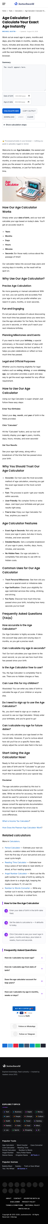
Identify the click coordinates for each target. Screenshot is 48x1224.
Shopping (28, 1130)
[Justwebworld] (24, 4)
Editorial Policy (32, 1205)
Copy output (29, 111)
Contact (17, 1198)
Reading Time (22, 1148)
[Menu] (3, 4)
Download (9, 117)
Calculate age (11, 111)
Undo (20, 117)
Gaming (39, 1121)
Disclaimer (15, 1202)
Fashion (8, 1125)
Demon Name (7, 1155)
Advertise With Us (32, 1198)
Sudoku (18, 1166)
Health (8, 1121)
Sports (16, 1130)
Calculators (18, 11)
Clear (30, 117)
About (8, 1198)
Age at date (8, 102)
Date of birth (8, 96)
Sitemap (14, 1217)
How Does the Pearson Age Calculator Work (21, 827)
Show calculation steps (16, 125)
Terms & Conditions (14, 1205)
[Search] (45, 4)
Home (4, 11)
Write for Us (23, 1209)
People (18, 1116)
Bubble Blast (7, 1166)
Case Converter (37, 1145)
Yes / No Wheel (8, 1169)
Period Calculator (12, 848)
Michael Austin (8, 31)
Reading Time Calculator (15, 862)
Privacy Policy (28, 1202)
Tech (7, 1112)
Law (7, 1130)
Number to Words (25, 1150)
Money (40, 1112)
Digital (29, 1112)
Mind (38, 1125)
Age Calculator (8, 1145)
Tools (10, 11)
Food (28, 1125)
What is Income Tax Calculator (15, 821)
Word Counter (22, 1145)
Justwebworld (26, 1214)
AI (38, 1130)
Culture (40, 1116)
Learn (8, 1116)
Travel (28, 1121)
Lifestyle (29, 1116)
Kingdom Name (22, 1155)
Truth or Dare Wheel (31, 1166)
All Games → (22, 1169)
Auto (19, 1125)
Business (18, 1112)
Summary (6, 62)
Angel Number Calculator (16, 873)
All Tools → (35, 1155)
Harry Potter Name (24, 1153)
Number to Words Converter (17, 888)
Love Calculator (8, 1148)
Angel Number (8, 1153)
